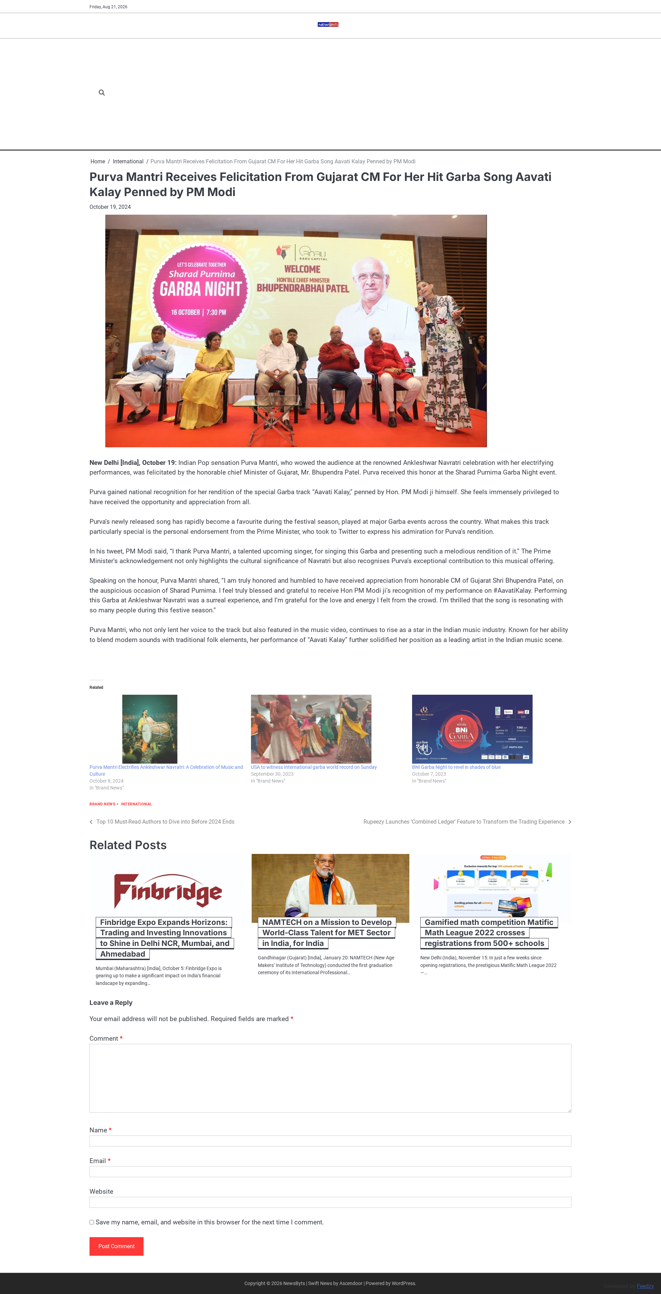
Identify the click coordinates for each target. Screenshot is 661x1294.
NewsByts (294, 1283)
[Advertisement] (341, 93)
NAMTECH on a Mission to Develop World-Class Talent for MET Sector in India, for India (327, 933)
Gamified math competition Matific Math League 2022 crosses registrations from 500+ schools (489, 933)
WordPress (403, 1283)
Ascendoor (351, 1283)
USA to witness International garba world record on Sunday (314, 767)
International (136, 804)
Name (101, 1130)
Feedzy (645, 1286)
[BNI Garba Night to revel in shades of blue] (489, 729)
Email (100, 1161)
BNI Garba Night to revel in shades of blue (456, 767)
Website (101, 1191)
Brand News (102, 804)
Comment (106, 1038)
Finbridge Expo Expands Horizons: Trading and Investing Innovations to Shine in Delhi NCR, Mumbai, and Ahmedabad (165, 938)
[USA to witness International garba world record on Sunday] (328, 729)
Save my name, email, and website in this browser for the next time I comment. (210, 1222)
